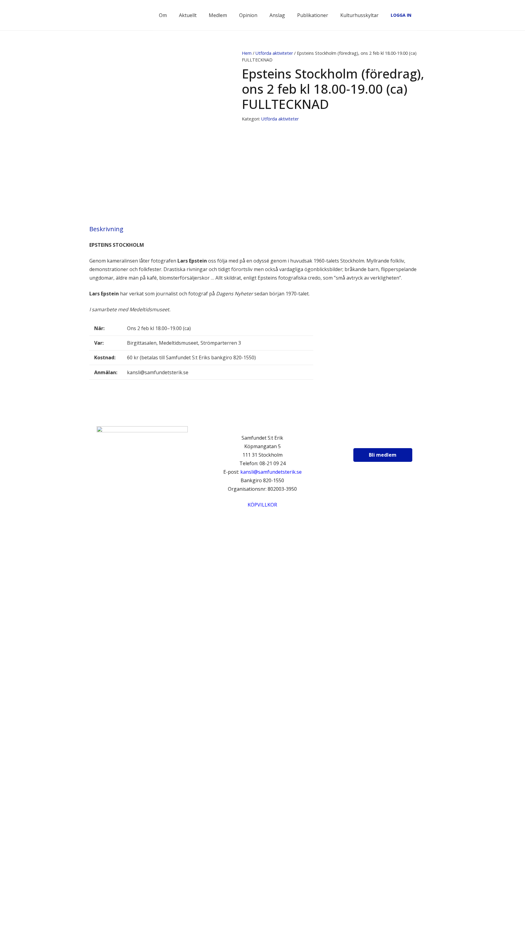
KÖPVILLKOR (262, 504)
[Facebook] (365, 440)
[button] (432, 15)
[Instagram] (380, 440)
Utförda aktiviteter (274, 53)
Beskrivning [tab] (106, 229)
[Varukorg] (419, 15)
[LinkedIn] (395, 440)
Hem (247, 53)
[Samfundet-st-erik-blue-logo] (122, 15)
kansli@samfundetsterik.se (271, 472)
